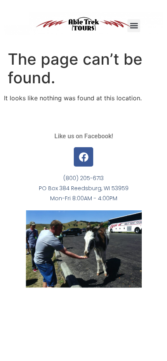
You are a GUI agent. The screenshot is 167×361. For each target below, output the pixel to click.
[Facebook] (83, 157)
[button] (133, 25)
